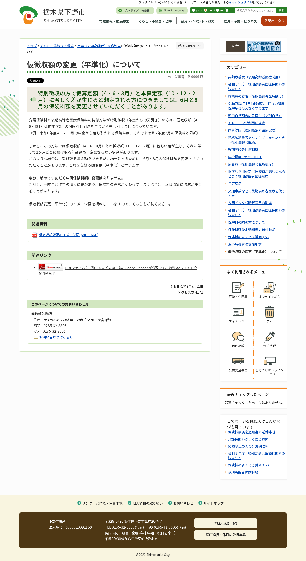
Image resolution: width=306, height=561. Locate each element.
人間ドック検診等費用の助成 (250, 202)
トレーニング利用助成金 (246, 122)
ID (230, 10)
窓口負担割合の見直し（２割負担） (255, 115)
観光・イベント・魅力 (198, 21)
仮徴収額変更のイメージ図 (68, 234)
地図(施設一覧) (225, 522)
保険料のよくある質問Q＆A (248, 236)
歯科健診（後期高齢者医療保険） (253, 130)
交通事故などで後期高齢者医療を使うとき (256, 193)
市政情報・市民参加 (114, 21)
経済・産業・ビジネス (240, 21)
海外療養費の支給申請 (245, 244)
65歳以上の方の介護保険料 (248, 446)
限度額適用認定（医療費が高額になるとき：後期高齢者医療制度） (256, 173)
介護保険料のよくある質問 (248, 439)
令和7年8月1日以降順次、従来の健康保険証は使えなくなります (256, 106)
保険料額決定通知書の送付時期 (251, 229)
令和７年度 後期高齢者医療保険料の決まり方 (256, 212)
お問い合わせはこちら (56, 336)
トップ (32, 45)
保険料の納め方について (246, 222)
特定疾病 (234, 183)
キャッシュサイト (240, 2)
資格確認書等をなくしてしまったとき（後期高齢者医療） (256, 140)
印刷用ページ (192, 45)
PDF (222, 10)
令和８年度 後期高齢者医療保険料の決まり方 (256, 86)
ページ (211, 10)
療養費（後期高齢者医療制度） (251, 164)
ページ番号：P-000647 (185, 76)
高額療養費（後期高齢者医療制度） (255, 76)
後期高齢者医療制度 (243, 149)
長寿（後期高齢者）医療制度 (99, 45)
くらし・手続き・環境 (155, 21)
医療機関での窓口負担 (245, 156)
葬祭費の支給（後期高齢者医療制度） (256, 96)
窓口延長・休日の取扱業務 (226, 534)
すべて (199, 10)
